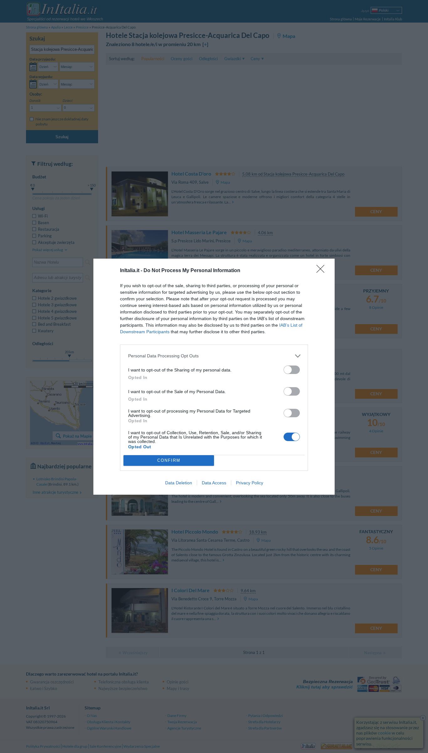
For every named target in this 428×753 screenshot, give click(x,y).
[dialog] (214, 377)
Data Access (214, 482)
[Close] (322, 271)
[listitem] (214, 356)
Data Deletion (178, 482)
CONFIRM (168, 460)
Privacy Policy (249, 482)
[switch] (292, 370)
